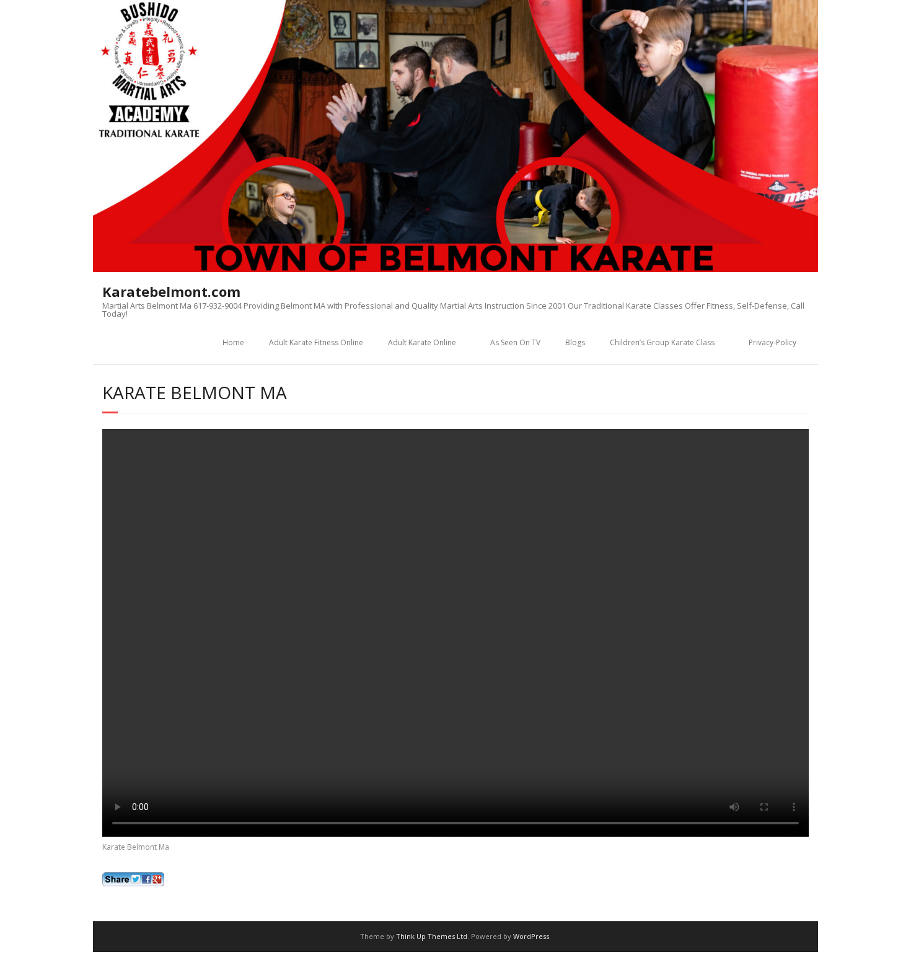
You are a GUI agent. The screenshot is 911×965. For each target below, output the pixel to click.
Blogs (575, 342)
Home (233, 342)
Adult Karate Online (422, 342)
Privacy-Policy (772, 342)
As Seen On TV (515, 342)
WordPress (531, 936)
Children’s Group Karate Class (662, 342)
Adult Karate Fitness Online (316, 342)
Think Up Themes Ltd (431, 936)
